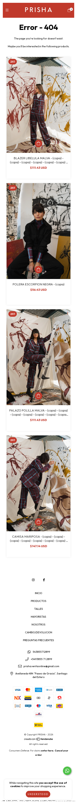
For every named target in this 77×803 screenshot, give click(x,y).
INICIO (38, 593)
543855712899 (41, 652)
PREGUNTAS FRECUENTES (38, 640)
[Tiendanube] (39, 739)
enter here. (47, 750)
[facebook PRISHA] (44, 580)
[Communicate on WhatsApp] (67, 771)
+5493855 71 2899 (41, 659)
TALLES (38, 609)
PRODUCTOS (38, 601)
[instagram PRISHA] (33, 580)
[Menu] (8, 10)
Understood (38, 794)
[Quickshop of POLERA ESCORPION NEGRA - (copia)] (38, 269)
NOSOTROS (38, 624)
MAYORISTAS (38, 616)
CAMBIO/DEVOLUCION (38, 632)
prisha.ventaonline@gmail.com (41, 666)
